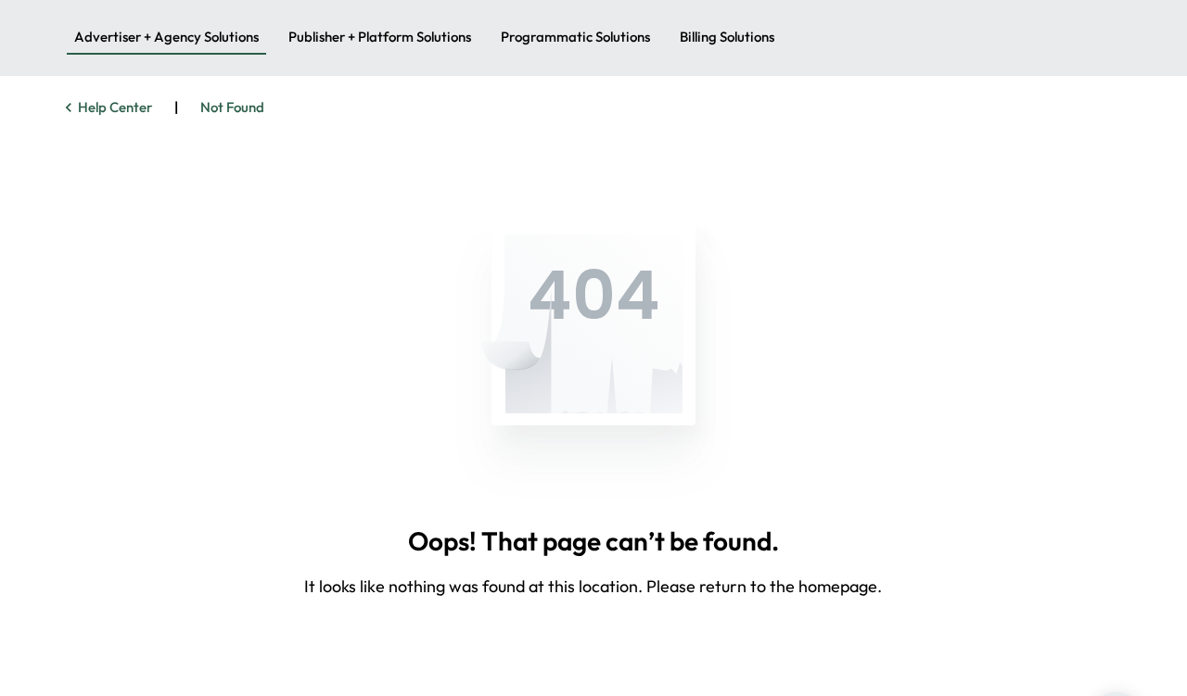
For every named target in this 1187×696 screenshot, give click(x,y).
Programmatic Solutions (575, 36)
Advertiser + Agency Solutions (166, 36)
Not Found (232, 107)
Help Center (115, 107)
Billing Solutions (727, 36)
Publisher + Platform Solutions (379, 36)
